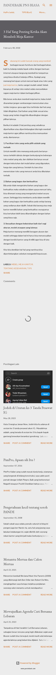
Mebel (14, 264)
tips (29, 268)
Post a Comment (21, 443)
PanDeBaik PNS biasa (21, 5)
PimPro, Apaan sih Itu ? (19, 460)
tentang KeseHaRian (14, 268)
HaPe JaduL (9, 12)
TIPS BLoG (27, 12)
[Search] (44, 5)
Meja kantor (26, 264)
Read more (47, 443)
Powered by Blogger (30, 663)
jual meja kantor (10, 85)
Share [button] (6, 273)
